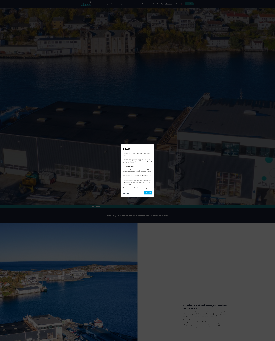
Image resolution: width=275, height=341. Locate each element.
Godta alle (148, 192)
